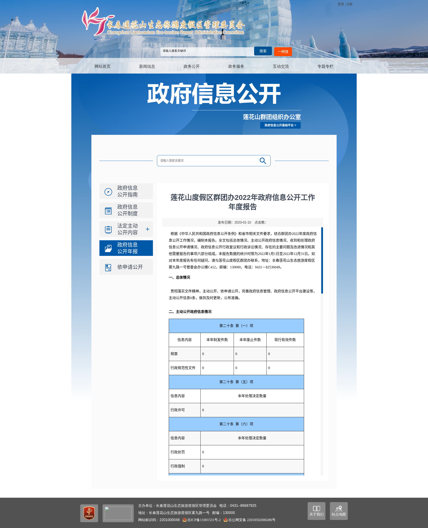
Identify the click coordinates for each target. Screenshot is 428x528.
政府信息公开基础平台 (279, 125)
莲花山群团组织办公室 (272, 117)
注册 (349, 4)
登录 (341, 4)
